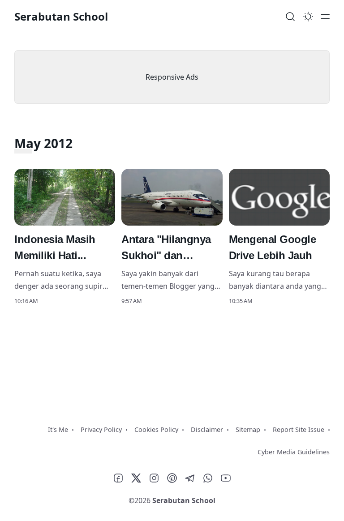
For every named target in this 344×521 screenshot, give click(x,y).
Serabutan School (61, 16)
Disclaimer (207, 429)
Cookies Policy (156, 429)
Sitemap (248, 429)
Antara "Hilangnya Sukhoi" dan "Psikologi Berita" (166, 255)
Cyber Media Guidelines (294, 452)
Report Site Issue (298, 429)
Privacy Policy (101, 429)
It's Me (58, 429)
